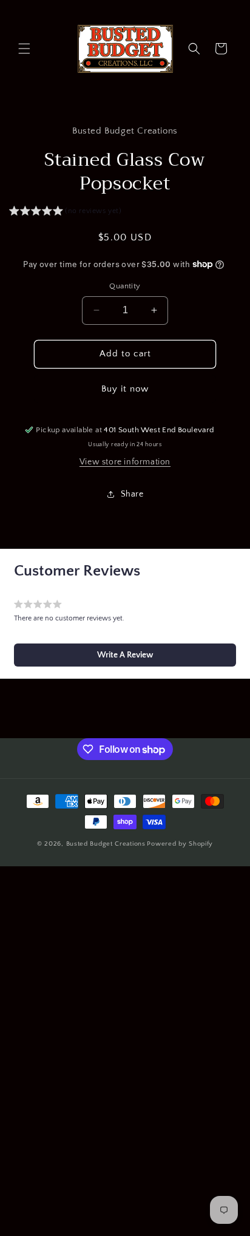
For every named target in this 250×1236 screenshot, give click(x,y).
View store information (125, 462)
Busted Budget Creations (106, 843)
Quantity (124, 286)
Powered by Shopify (180, 843)
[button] (24, 48)
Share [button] (132, 494)
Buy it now (125, 389)
